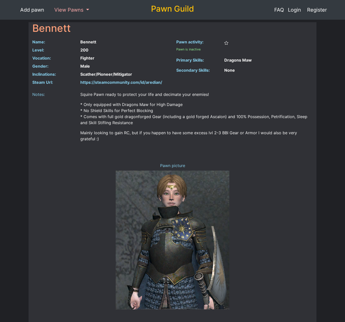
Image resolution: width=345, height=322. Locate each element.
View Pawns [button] (69, 10)
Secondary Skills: (193, 70)
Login (294, 10)
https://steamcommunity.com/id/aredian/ (121, 82)
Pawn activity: (190, 41)
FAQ (279, 10)
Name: (38, 41)
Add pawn (32, 10)
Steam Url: (42, 82)
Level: (38, 49)
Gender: (40, 66)
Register (317, 10)
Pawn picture (172, 165)
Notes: (38, 94)
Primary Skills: (190, 60)
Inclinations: (44, 74)
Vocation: (41, 58)
